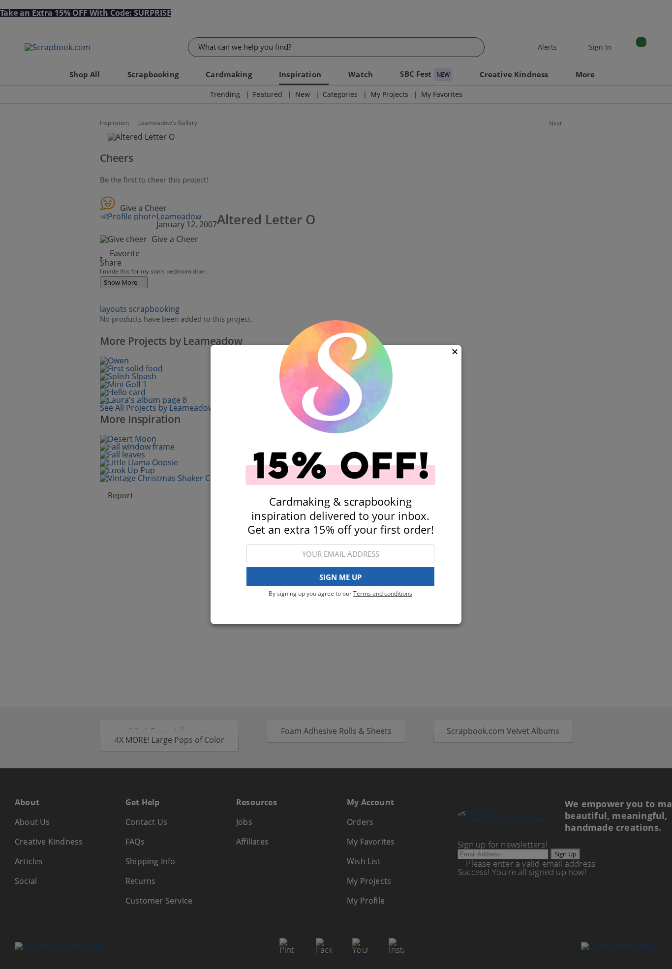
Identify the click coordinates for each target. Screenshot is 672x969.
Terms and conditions (382, 593)
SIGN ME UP (340, 577)
